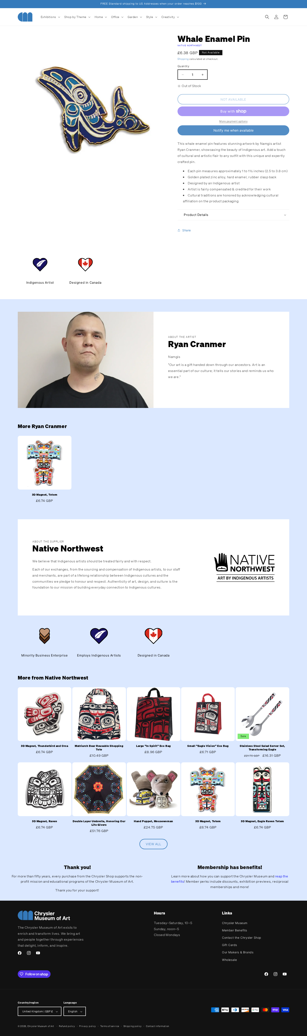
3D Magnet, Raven (44, 821)
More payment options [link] (233, 121)
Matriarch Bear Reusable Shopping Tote (99, 748)
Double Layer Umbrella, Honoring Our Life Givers (99, 823)
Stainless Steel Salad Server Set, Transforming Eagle (262, 748)
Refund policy (67, 1026)
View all (153, 844)
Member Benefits (234, 930)
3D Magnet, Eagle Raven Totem (262, 821)
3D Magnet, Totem (44, 494)
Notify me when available (233, 130)
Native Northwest (190, 45)
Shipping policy (132, 1026)
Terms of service (109, 1026)
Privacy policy (87, 1026)
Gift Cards (229, 945)
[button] (50, 17)
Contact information (157, 1026)
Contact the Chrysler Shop (241, 937)
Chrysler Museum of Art (40, 1026)
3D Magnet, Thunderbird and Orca (44, 746)
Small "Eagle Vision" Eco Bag (207, 746)
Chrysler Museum (234, 922)
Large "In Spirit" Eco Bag (153, 746)
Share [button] (186, 230)
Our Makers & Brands (237, 952)
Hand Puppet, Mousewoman (153, 821)
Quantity (183, 66)
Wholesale (229, 959)
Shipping (183, 58)
